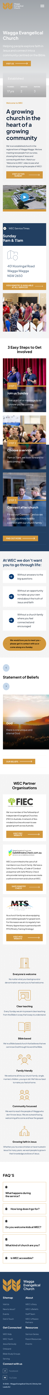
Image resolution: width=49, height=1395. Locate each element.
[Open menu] (42, 6)
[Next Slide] (6, 686)
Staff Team (30, 1314)
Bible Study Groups (11, 1354)
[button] (24, 1192)
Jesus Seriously (9, 1344)
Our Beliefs (12, 761)
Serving (6, 1358)
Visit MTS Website (17, 937)
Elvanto (28, 1344)
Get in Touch (8, 1319)
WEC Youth (8, 1339)
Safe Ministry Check (18, 887)
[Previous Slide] (6, 668)
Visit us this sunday (18, 175)
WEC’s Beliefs (31, 1309)
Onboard (7, 1348)
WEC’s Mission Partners (32, 1320)
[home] (13, 6)
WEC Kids (7, 1334)
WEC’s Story (31, 1304)
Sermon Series (32, 1334)
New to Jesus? (9, 1309)
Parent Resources (33, 1339)
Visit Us (10, 63)
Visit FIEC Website (18, 834)
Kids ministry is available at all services (19, 286)
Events (6, 1314)
